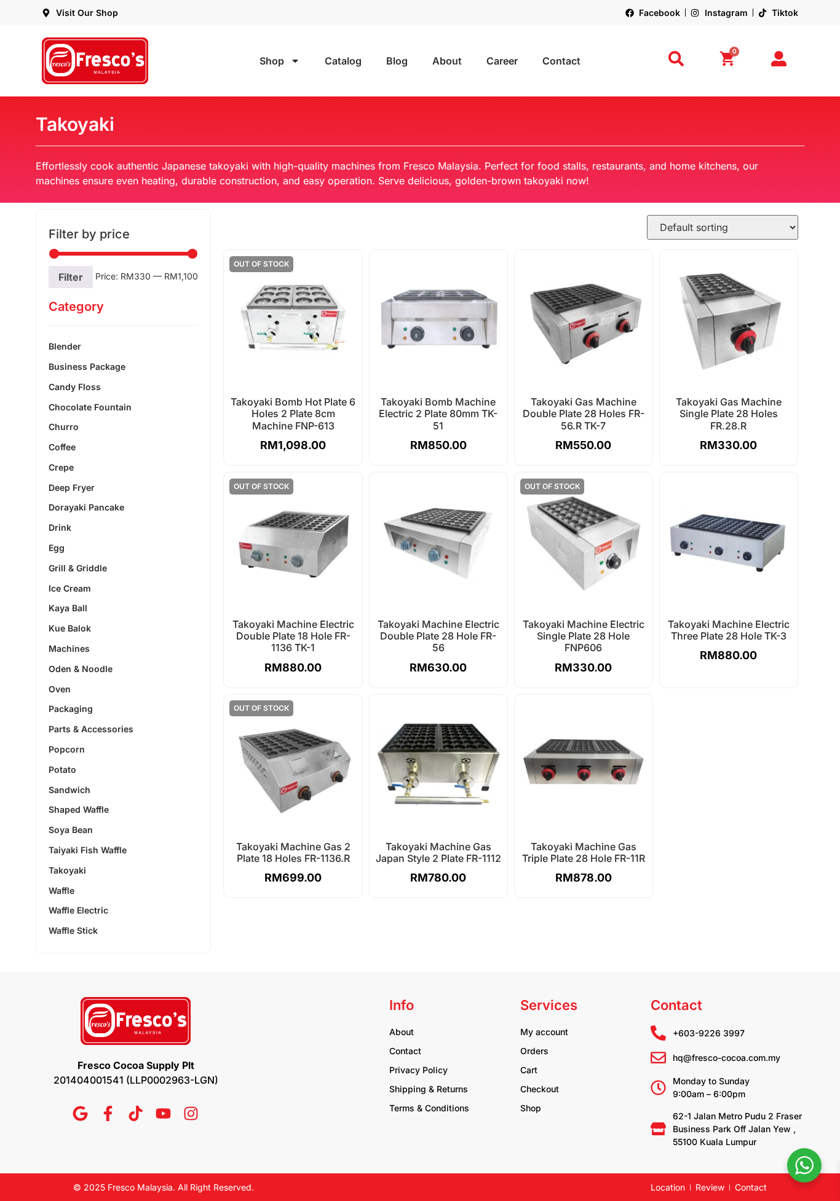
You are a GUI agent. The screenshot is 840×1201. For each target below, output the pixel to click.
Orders (534, 1051)
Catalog (343, 61)
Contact (561, 61)
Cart (528, 1070)
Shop (272, 61)
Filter (70, 277)
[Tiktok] (135, 1113)
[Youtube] (163, 1113)
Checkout (539, 1089)
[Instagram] (191, 1113)
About (447, 61)
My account (544, 1032)
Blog (397, 61)
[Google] (80, 1113)
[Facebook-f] (108, 1113)
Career (502, 61)
